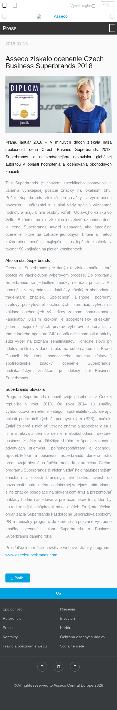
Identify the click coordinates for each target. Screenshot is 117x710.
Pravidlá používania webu (25, 646)
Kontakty (10, 637)
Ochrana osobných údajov (82, 637)
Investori (67, 618)
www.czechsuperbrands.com (31, 555)
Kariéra (66, 628)
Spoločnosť (12, 609)
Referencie (12, 618)
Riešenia (67, 609)
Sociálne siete (72, 646)
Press (8, 628)
